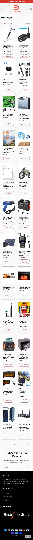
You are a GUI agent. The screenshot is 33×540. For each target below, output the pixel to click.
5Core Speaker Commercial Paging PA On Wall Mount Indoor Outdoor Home (8, 427)
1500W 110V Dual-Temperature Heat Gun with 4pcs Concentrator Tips (8, 219)
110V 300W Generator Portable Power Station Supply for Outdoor (24, 116)
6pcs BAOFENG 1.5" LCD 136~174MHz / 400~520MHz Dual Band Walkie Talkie (24, 426)
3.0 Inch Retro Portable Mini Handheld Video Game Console (23, 322)
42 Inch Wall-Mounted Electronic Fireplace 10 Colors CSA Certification (8, 390)
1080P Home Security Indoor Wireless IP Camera (8, 81)
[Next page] (27, 444)
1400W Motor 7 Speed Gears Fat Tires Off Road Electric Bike (23, 184)
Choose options (8, 55)
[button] (2, 8)
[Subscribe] (28, 467)
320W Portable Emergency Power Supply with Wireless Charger (8, 356)
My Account (6, 493)
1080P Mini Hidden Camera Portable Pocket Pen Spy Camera (24, 81)
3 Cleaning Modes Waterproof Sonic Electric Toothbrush (8, 321)
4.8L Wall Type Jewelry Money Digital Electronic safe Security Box (23, 356)
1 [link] (5, 444)
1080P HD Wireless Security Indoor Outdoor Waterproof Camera (24, 47)
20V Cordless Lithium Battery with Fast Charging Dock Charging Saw (8, 287)
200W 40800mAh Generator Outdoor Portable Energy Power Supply (24, 219)
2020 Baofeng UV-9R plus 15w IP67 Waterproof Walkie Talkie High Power (24, 253)
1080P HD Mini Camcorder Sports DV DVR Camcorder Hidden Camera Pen (8, 47)
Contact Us (6, 500)
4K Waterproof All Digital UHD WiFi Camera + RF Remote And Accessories (23, 391)
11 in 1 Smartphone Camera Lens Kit (8, 115)
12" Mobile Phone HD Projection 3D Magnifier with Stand (24, 150)
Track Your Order (7, 496)
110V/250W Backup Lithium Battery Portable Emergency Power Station (8, 150)
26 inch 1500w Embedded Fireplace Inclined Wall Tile (24, 287)
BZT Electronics (18, 535)
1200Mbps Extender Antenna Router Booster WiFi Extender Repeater (8, 184)
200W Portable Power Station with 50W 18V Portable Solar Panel (8, 253)
